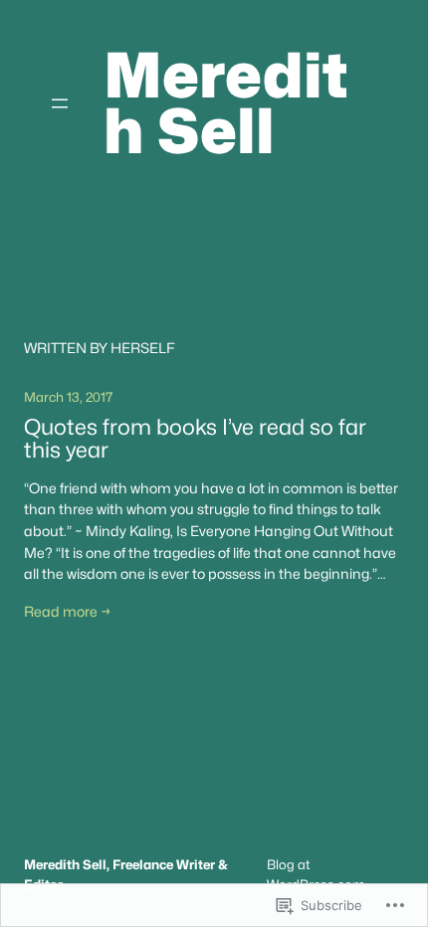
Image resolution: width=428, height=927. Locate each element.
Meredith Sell (226, 103)
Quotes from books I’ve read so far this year (195, 439)
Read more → (67, 611)
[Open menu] (60, 103)
